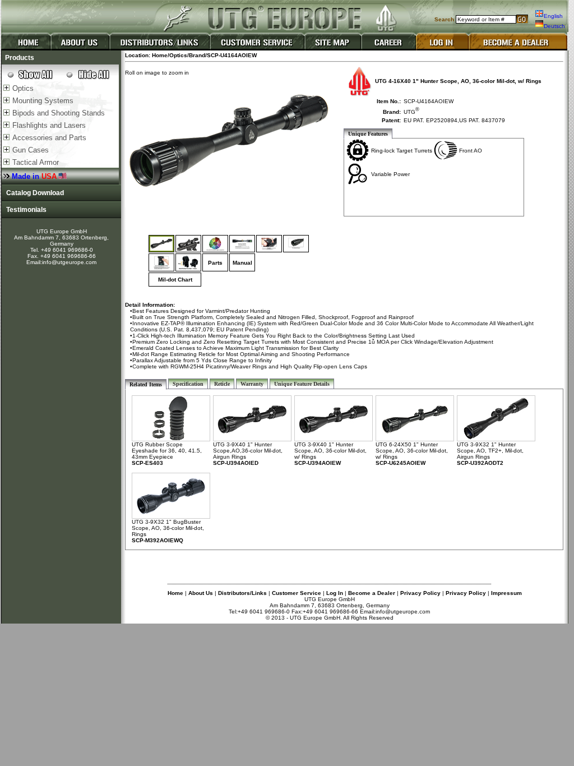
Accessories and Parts (49, 137)
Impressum (506, 593)
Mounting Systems (42, 100)
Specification (188, 384)
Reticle (222, 384)
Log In (334, 593)
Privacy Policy (420, 593)
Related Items (145, 384)
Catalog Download (33, 193)
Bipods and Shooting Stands (58, 113)
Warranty (251, 384)
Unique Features (368, 134)
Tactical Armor (35, 162)
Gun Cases (30, 150)
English (553, 16)
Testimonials (25, 210)
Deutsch (554, 26)
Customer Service (296, 593)
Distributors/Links (242, 593)
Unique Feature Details (302, 384)
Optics (23, 88)
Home (175, 593)
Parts (215, 263)
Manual (242, 263)
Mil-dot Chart (175, 279)
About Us (200, 593)
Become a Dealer (371, 593)
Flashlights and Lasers (49, 125)
